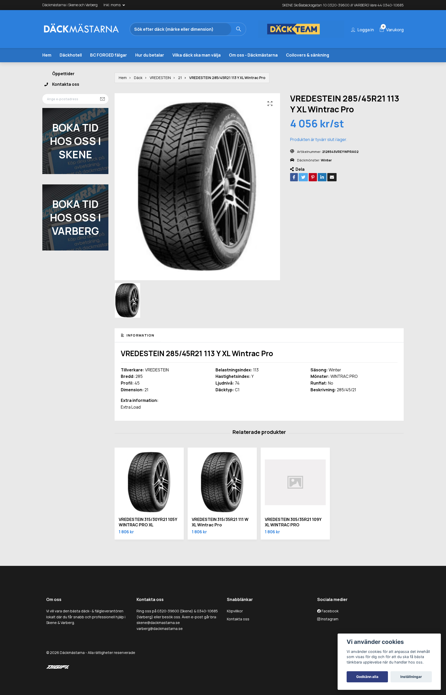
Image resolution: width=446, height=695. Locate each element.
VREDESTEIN (160, 77)
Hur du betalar (149, 55)
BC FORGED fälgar (108, 55)
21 (180, 77)
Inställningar (411, 677)
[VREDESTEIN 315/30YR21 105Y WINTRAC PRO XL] (149, 482)
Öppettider (63, 73)
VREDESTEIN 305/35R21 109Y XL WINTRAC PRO (293, 522)
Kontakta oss (65, 84)
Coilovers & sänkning (307, 55)
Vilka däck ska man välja (196, 55)
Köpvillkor (235, 610)
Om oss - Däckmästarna (253, 55)
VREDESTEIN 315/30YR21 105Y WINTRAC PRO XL (148, 522)
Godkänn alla (367, 677)
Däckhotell (71, 55)
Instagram (329, 618)
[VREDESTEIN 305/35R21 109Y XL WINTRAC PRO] (295, 482)
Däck (138, 77)
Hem (46, 55)
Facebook (330, 610)
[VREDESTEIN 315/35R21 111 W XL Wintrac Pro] (222, 482)
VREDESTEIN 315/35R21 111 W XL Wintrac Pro (220, 522)
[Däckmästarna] (87, 29)
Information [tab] (139, 335)
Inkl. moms (112, 4)
